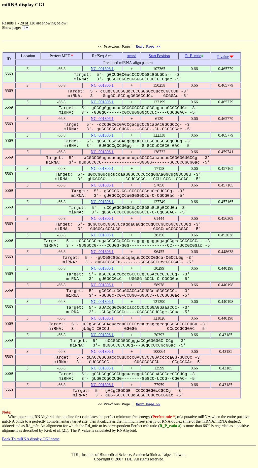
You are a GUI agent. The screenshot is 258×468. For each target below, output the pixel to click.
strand (131, 56)
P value (223, 56)
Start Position (159, 56)
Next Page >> (148, 46)
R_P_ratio (193, 56)
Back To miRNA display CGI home (30, 439)
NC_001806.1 (102, 69)
